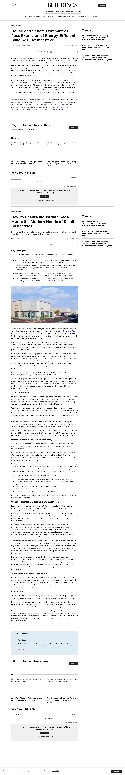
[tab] (16, 178)
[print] (77, 52)
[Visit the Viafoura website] (73, 186)
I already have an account (45, 200)
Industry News (16, 25)
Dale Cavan (15, 238)
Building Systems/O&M (32, 16)
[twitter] (45, 52)
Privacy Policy (55, 771)
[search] (16, 5)
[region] (44, 182)
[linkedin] (42, 52)
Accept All (116, 771)
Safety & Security (84, 16)
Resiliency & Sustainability (66, 16)
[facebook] (38, 52)
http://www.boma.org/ (56, 109)
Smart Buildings (48, 16)
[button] (12, 5)
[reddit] (48, 52)
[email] (51, 52)
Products (96, 16)
